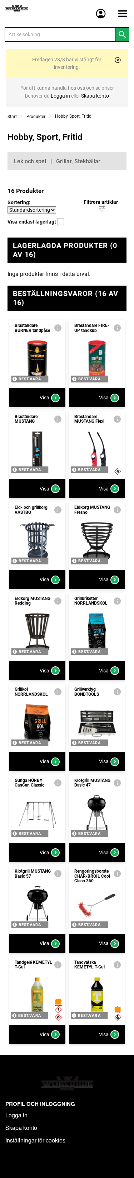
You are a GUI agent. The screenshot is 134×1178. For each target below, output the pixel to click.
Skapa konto (21, 1127)
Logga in (16, 1115)
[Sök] (122, 34)
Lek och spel (30, 161)
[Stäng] (117, 60)
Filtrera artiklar (101, 202)
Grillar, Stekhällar (78, 161)
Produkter (35, 116)
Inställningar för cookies (35, 1140)
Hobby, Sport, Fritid (73, 116)
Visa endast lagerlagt (32, 222)
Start (12, 116)
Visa (44, 397)
